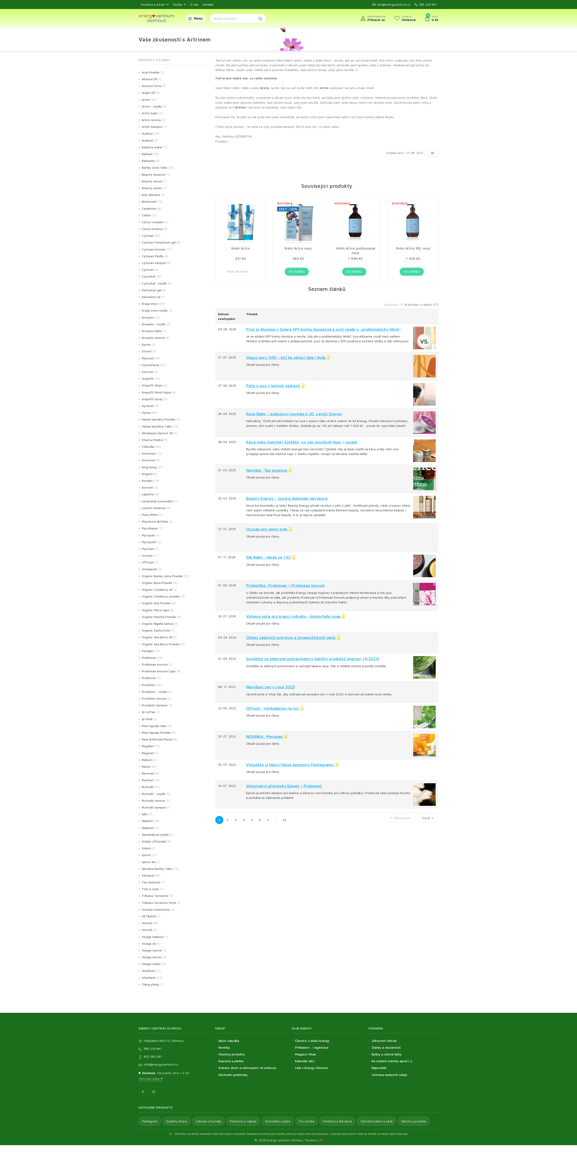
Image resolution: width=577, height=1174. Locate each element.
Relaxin (147, 760)
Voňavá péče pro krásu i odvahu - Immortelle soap (294, 616)
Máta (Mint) (150, 515)
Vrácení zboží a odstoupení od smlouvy (247, 1068)
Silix (144, 814)
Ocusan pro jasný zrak (267, 529)
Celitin (146, 215)
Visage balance (153, 937)
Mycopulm (149, 542)
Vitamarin (149, 977)
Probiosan (149, 657)
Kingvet (147, 474)
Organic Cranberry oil (157, 589)
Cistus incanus (152, 229)
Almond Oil (149, 79)
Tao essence (151, 882)
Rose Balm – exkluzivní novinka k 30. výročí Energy (294, 413)
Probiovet (149, 678)
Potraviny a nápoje (243, 1121)
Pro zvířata (306, 1121)
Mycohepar (150, 528)
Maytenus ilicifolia (155, 521)
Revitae (147, 780)
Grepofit (148, 378)
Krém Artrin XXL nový (413, 248)
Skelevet (148, 828)
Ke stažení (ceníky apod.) (391, 1061)
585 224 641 (428, 4)
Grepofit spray (152, 399)
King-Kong (149, 467)
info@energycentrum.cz (393, 4)
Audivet (147, 140)
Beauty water (152, 188)
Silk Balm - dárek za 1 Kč (269, 557)
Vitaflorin (148, 971)
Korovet (147, 487)
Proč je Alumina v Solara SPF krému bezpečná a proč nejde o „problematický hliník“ (323, 329)
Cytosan (148, 235)
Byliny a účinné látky (387, 1054)
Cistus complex (153, 222)
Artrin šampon (152, 127)
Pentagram (150, 1121)
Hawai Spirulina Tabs (157, 426)
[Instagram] (153, 1092)
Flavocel (147, 358)
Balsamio (148, 161)
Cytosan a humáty (208, 1121)
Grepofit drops (152, 385)
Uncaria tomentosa (155, 909)
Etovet (147, 351)
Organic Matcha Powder (159, 617)
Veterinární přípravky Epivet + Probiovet (284, 785)
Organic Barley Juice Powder (162, 576)
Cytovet (148, 269)
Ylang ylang (150, 984)
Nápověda (379, 1068)
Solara (146, 848)
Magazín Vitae (305, 1054)
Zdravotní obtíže (384, 1041)
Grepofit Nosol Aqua (156, 392)
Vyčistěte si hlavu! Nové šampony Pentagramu (290, 764)
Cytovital (148, 276)
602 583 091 (153, 1056)
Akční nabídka (228, 1041)
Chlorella (148, 446)
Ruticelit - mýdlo (154, 794)
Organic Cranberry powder (161, 596)
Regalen (147, 746)
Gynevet (148, 406)
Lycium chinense (154, 508)
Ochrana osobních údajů (389, 1075)
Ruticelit (148, 787)
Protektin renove (154, 698)
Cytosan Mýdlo (152, 256)
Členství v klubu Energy (312, 1041)
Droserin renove (153, 338)
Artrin (146, 99)
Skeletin (147, 821)
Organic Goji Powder (156, 603)
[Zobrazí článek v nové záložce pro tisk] (432, 153)
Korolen (147, 480)
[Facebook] (143, 1092)
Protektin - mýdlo (154, 692)
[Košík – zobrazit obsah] (432, 18)
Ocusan (147, 555)
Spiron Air (149, 862)
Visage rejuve (152, 950)
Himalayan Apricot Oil (157, 433)
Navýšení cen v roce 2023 (270, 687)
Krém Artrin (240, 248)
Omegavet (149, 569)
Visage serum (151, 957)
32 (284, 820)
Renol (146, 766)
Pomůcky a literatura (337, 1121)
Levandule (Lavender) (157, 501)
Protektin (148, 685)
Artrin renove (151, 120)
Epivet (146, 344)
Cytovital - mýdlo (154, 283)
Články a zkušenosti (386, 1047)
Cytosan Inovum (153, 249)
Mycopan (148, 535)
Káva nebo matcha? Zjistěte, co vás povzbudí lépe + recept (301, 442)
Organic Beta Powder (157, 583)
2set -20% (288, 209)
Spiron (146, 855)
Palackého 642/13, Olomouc (164, 1041)
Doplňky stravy (176, 1121)
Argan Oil (148, 92)
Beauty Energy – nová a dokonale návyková (286, 498)
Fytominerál (150, 365)
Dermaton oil (151, 297)
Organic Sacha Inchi (156, 630)
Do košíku (297, 271)
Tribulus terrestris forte (159, 903)
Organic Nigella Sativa (157, 623)
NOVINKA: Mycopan (265, 736)
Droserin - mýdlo (154, 324)
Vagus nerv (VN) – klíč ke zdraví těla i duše (286, 357)
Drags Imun (150, 304)
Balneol (147, 154)
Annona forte (151, 86)
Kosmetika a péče (277, 1121)
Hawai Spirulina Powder (159, 419)
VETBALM (149, 916)
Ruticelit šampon (154, 807)
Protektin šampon (155, 705)
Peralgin (147, 651)
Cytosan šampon (154, 263)
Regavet (148, 753)
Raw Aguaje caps (154, 726)
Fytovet (147, 372)
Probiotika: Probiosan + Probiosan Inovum (285, 585)
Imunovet (149, 460)
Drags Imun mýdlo (155, 310)
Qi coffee (148, 712)
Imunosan (149, 453)
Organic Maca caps (155, 610)
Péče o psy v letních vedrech (273, 385)
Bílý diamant (151, 195)
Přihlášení (302, 1047)
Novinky (224, 1047)
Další (426, 818)
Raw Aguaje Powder (156, 732)
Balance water (152, 147)
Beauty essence (153, 174)
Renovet (148, 773)
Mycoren (148, 549)
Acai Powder (151, 72)
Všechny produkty (231, 1054)
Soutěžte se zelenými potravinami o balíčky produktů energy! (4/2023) (312, 658)
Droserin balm (152, 331)
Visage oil (149, 943)
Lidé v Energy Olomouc (311, 1068)
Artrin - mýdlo (152, 106)
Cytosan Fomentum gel (159, 242)
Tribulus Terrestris (155, 896)
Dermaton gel (151, 290)
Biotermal (149, 201)
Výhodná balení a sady (376, 1121)
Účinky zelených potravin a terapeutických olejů (291, 637)
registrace (321, 1047)
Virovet (147, 930)
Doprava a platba (230, 1061)
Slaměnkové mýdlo (155, 834)
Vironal (147, 923)
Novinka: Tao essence (267, 470)
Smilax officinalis (154, 841)
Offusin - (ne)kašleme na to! (273, 708)
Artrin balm (150, 113)
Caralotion (149, 208)
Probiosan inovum (155, 664)
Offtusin (148, 562)
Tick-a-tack (150, 889)
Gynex (146, 412)
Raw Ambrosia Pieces (157, 739)
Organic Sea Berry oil (157, 637)
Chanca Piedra (152, 440)
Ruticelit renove (153, 800)
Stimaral (148, 875)
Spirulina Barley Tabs (157, 869)
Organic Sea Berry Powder (161, 644)
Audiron (147, 133)
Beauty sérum (152, 181)
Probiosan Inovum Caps (159, 671)
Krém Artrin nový (298, 248)
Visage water (151, 964)
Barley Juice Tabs (154, 167)
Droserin (148, 317)
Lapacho (148, 494)
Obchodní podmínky (233, 1075)
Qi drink (147, 719)
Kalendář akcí (305, 1061)
